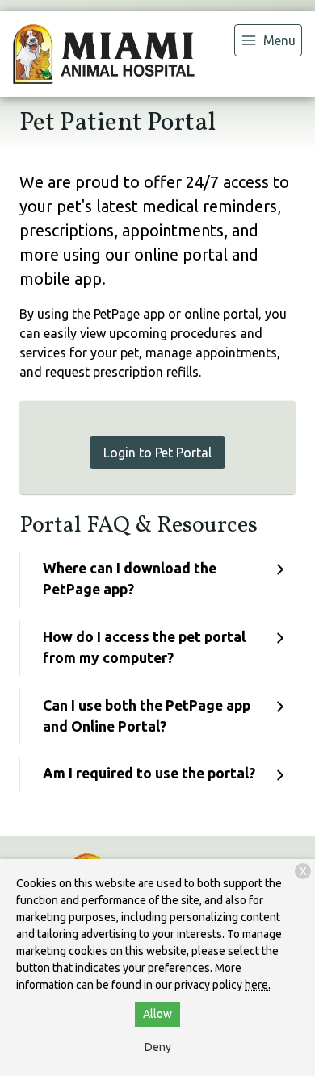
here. (258, 984)
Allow (157, 1013)
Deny (158, 1047)
